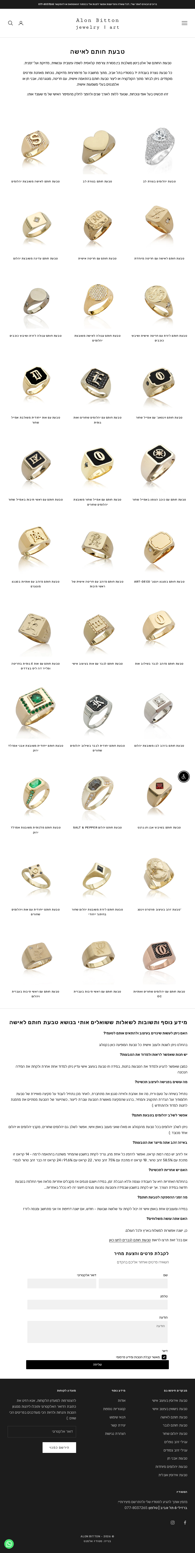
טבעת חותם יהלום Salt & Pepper (97, 827)
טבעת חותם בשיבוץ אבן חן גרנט (159, 827)
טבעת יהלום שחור (174, 1433)
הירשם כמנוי (59, 1448)
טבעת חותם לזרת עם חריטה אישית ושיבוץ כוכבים (159, 338)
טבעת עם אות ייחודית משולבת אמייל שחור (35, 420)
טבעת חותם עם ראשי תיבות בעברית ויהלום (35, 994)
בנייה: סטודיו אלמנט (97, 1541)
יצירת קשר (118, 1425)
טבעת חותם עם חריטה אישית (97, 258)
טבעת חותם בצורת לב (97, 181)
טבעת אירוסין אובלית (172, 1475)
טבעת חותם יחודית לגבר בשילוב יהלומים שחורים (97, 748)
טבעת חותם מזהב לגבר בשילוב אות (159, 663)
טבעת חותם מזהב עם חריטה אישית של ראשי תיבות (97, 584)
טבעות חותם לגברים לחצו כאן (130, 1240)
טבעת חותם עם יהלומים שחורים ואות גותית (97, 420)
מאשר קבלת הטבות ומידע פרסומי (138, 1357)
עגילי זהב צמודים (175, 1450)
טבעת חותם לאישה (174, 1417)
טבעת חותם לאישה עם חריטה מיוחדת (159, 258)
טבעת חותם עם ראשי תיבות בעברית (97, 991)
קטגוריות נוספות (114, 1409)
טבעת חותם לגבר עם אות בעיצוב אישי (97, 663)
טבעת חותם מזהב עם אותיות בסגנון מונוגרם (36, 584)
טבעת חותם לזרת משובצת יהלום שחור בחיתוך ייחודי (97, 912)
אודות (122, 1400)
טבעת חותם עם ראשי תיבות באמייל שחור (36, 499)
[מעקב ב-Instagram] (172, 1522)
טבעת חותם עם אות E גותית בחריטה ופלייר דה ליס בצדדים (35, 666)
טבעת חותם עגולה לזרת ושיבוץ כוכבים (36, 335)
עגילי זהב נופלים (175, 1442)
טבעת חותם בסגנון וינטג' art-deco (159, 581)
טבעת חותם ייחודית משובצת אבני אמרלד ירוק (35, 748)
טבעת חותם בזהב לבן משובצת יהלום (159, 745)
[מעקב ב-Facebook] (185, 1522)
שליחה (97, 1365)
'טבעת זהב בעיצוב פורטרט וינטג (159, 909)
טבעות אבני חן (177, 1458)
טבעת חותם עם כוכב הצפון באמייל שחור (159, 499)
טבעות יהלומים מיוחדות (171, 1467)
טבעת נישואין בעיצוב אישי (169, 1409)
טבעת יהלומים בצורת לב (159, 181)
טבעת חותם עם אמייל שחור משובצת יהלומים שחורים (97, 502)
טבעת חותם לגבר (175, 1425)
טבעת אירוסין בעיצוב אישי (169, 1400)
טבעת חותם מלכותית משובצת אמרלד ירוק (36, 830)
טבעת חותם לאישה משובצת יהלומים (35, 181)
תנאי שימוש (118, 1417)
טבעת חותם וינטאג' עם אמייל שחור (159, 417)
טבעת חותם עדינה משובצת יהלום (35, 258)
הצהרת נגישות (115, 1433)
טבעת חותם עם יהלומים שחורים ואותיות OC (159, 994)
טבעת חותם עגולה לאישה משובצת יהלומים (97, 338)
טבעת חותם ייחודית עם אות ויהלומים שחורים (36, 912)
